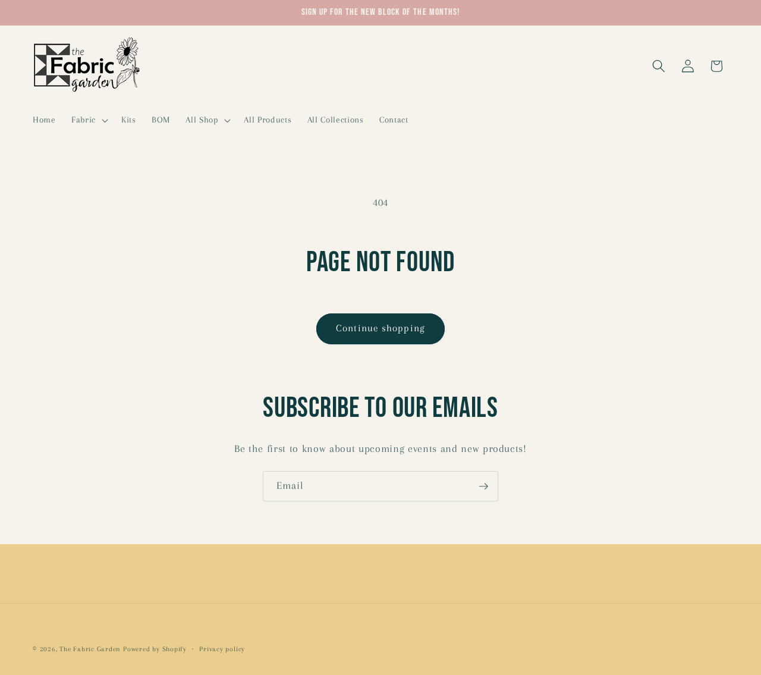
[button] (89, 120)
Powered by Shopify (155, 649)
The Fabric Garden (90, 649)
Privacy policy (222, 649)
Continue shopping (380, 328)
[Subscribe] (483, 486)
